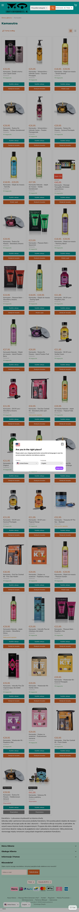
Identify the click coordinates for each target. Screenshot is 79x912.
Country (18, 460)
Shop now (59, 468)
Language (43, 460)
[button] (62, 444)
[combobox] (22, 463)
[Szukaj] (53, 8)
